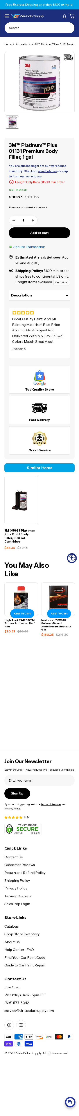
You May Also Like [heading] (26, 569)
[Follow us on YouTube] (21, 1025)
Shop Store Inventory (22, 934)
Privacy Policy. (12, 808)
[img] (39, 313)
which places (47, 171)
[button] (39, 295)
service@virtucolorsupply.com (29, 1010)
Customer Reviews (19, 864)
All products (23, 44)
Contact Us (13, 857)
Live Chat (12, 987)
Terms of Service (18, 896)
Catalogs (11, 926)
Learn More (61, 282)
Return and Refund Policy (24, 872)
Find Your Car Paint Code (24, 957)
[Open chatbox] (70, 1102)
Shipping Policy (17, 880)
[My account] (64, 16)
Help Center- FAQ (19, 949)
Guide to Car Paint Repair (24, 965)
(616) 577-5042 (16, 1002)
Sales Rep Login (17, 904)
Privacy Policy (15, 888)
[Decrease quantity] (13, 220)
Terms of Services (51, 804)
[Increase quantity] (32, 220)
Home (7, 44)
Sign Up (17, 793)
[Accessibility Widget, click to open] (72, 558)
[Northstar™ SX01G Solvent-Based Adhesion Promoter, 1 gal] (58, 599)
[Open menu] (7, 16)
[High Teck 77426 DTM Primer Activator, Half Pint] (21, 599)
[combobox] (39, 27)
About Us (12, 942)
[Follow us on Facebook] (9, 1025)
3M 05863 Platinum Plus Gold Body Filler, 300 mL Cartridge (19, 536)
